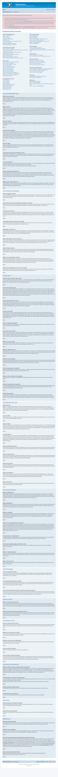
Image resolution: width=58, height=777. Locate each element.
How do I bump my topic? (7, 75)
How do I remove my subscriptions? (36, 72)
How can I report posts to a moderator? (10, 72)
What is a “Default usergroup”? (35, 42)
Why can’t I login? (6, 40)
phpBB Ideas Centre (7, 732)
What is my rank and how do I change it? (10, 56)
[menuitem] (4, 10)
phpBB (24, 233)
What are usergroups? (34, 37)
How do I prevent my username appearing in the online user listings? (15, 49)
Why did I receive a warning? (8, 71)
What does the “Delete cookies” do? (9, 44)
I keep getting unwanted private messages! (37, 48)
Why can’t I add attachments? (8, 70)
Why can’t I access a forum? (8, 68)
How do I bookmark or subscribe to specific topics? (39, 69)
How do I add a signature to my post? (10, 64)
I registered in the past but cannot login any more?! (12, 41)
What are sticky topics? (7, 86)
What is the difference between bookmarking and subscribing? (41, 68)
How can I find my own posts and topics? (37, 64)
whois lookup (35, 740)
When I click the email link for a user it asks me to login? (13, 57)
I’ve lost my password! (7, 42)
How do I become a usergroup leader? (37, 40)
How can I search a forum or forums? (36, 60)
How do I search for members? (35, 63)
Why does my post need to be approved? (10, 74)
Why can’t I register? (6, 37)
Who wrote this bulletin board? (35, 81)
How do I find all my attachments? (36, 77)
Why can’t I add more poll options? (9, 66)
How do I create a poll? (7, 65)
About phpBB (38, 724)
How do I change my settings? (8, 48)
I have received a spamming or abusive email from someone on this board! (42, 50)
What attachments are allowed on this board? (38, 76)
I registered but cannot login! (8, 38)
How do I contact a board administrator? (37, 85)
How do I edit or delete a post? (8, 63)
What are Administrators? (34, 35)
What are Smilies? (6, 82)
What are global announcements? (9, 84)
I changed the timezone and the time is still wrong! (12, 52)
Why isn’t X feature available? (35, 82)
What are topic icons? (7, 89)
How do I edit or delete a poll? (8, 67)
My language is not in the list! (8, 53)
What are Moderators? (34, 36)
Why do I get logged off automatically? (10, 43)
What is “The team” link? (34, 43)
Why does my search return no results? (37, 61)
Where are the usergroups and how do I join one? (39, 38)
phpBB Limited (37, 722)
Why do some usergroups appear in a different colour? (39, 41)
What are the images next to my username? (11, 54)
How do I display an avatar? (8, 55)
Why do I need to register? (8, 35)
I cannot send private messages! (36, 47)
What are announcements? (8, 85)
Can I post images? (6, 83)
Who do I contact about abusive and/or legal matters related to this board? (42, 84)
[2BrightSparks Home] (8, 4)
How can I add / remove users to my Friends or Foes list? (40, 56)
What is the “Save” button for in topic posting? (11, 73)
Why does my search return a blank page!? (37, 62)
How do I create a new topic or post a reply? (11, 61)
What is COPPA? (6, 36)
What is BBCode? (6, 79)
